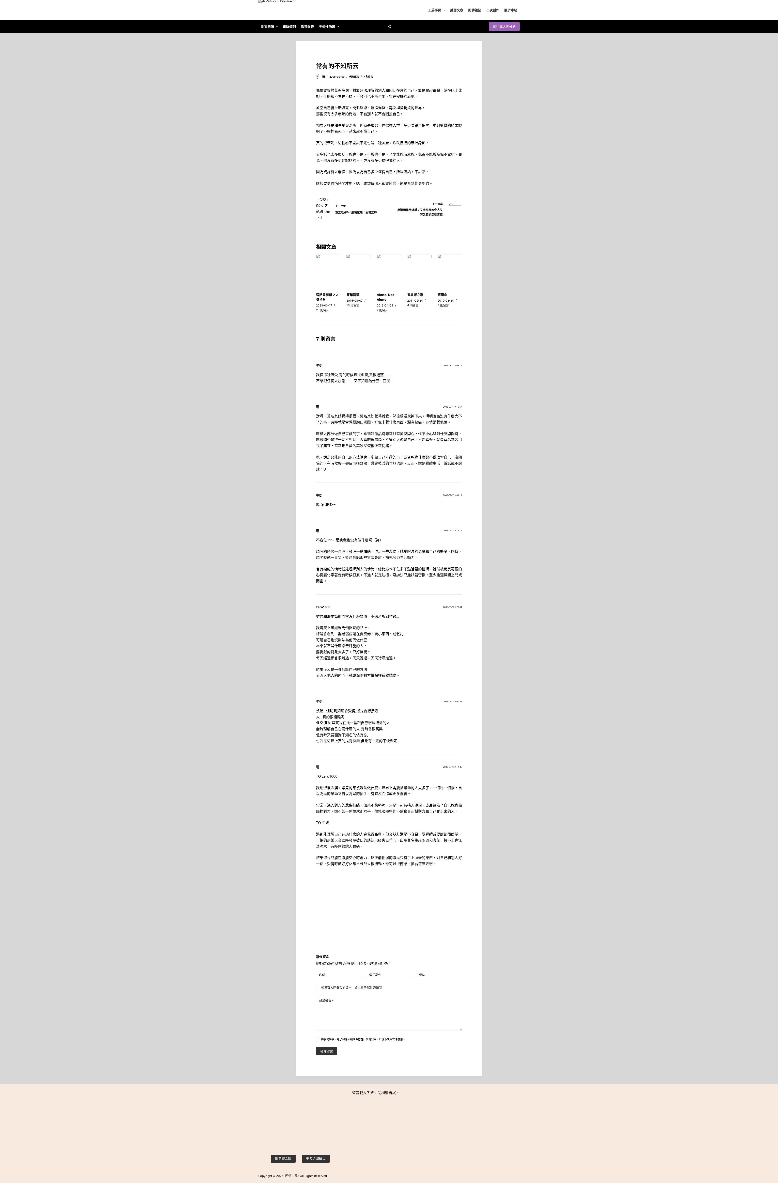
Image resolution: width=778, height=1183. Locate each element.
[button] (283, 1159)
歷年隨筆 (352, 295)
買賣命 (442, 295)
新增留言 (326, 1001)
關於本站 (510, 10)
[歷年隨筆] (358, 271)
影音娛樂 (307, 26)
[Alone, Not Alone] (389, 271)
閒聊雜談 (474, 10)
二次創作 (492, 10)
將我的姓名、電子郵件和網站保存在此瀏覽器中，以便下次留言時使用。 (363, 1039)
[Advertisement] (389, 911)
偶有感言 (354, 76)
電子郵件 (375, 975)
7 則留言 (368, 76)
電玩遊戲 (289, 26)
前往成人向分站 (504, 27)
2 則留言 (382, 310)
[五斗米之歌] (419, 271)
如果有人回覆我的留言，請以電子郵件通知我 (351, 988)
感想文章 (456, 10)
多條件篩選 (327, 26)
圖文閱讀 (267, 26)
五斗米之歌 (415, 295)
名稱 (322, 975)
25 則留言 (322, 310)
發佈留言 (326, 1051)
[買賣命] (450, 271)
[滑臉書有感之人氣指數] (328, 271)
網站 (422, 975)
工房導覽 (434, 10)
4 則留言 (412, 305)
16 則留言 (352, 305)
